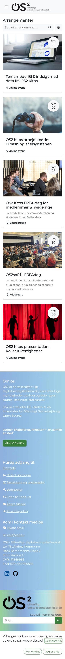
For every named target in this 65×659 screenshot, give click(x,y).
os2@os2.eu (15, 535)
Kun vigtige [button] (32, 651)
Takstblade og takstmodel (25, 482)
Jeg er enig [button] (53, 651)
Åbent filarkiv (14, 443)
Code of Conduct (18, 497)
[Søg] (50, 27)
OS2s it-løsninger (18, 475)
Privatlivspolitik (17, 511)
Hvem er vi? (15, 528)
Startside (9, 468)
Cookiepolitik (53, 640)
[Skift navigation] (6, 7)
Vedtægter (14, 489)
